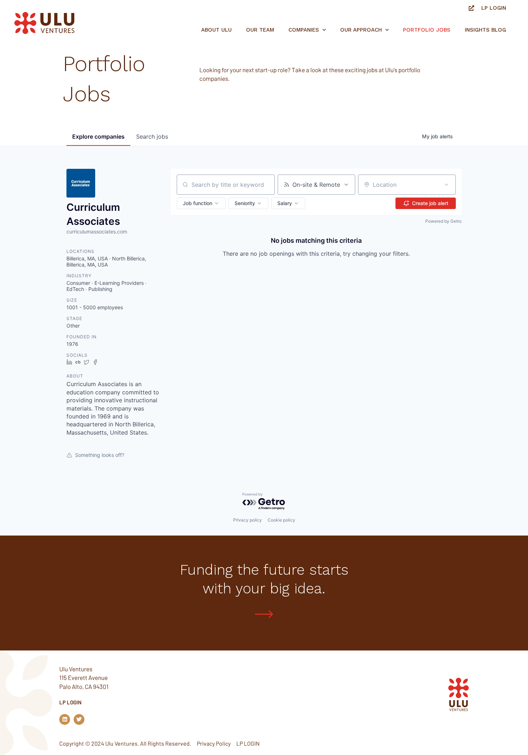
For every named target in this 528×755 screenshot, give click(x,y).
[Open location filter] (446, 185)
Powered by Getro (443, 221)
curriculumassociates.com (96, 231)
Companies (303, 30)
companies (98, 136)
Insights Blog (485, 30)
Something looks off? (99, 455)
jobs (152, 136)
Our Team (260, 30)
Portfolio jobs (426, 30)
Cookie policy (281, 520)
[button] (201, 203)
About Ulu (216, 30)
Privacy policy (247, 520)
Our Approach (361, 30)
